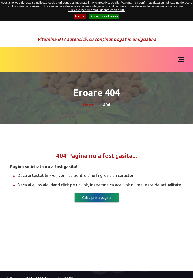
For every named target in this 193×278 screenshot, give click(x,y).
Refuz (79, 16)
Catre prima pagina (96, 198)
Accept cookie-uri (104, 16)
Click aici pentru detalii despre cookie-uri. (96, 10)
